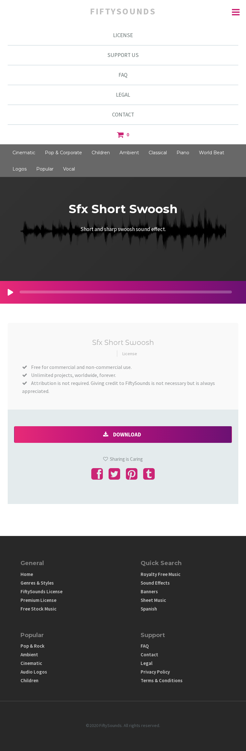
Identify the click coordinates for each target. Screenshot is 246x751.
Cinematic (23, 153)
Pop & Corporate (63, 153)
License (129, 353)
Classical (158, 153)
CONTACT (123, 114)
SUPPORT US (123, 55)
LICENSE (123, 35)
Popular (44, 169)
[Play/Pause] (10, 292)
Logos (19, 169)
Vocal (69, 169)
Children (101, 153)
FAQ (123, 74)
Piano (182, 153)
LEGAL (123, 94)
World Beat (211, 153)
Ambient (129, 153)
